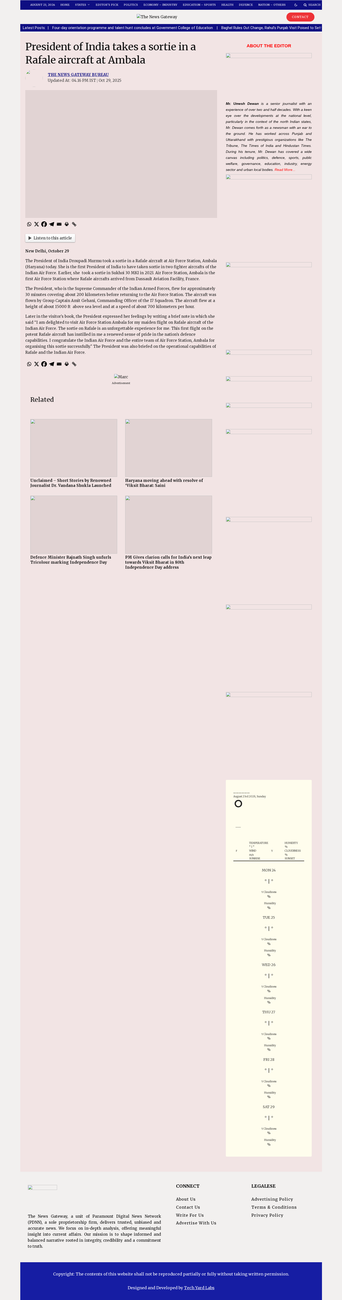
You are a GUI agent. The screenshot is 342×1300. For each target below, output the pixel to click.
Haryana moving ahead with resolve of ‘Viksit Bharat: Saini (164, 483)
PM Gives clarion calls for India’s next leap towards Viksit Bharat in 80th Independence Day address (168, 562)
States (80, 5)
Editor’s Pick (107, 5)
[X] (36, 224)
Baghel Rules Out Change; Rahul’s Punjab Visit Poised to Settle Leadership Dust (251, 28)
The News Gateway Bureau (78, 74)
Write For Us (190, 1215)
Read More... (285, 170)
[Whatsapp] (29, 224)
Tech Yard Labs (199, 1287)
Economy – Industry (160, 5)
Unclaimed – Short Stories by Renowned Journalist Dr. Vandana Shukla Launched (70, 483)
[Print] (66, 224)
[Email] (59, 224)
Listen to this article (53, 238)
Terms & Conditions (274, 1207)
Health (227, 5)
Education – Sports (199, 5)
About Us (186, 1199)
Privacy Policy (267, 1215)
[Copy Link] (74, 224)
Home (65, 5)
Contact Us (188, 1207)
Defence (246, 5)
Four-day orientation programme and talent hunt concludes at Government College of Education (97, 28)
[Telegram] (51, 224)
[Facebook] (44, 224)
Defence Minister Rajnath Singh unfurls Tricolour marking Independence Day (70, 560)
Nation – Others (272, 5)
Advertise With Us (196, 1222)
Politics (131, 5)
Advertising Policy (272, 1199)
